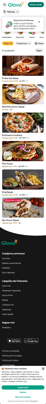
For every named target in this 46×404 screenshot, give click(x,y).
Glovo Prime (7, 295)
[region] (23, 32)
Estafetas (6, 268)
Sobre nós (6, 286)
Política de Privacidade (12, 355)
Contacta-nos (8, 305)
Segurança (6, 309)
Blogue (5, 300)
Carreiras (6, 258)
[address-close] (39, 21)
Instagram (6, 327)
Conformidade (8, 365)
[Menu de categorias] (4, 4)
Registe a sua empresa (11, 263)
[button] (7, 32)
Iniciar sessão (7, 314)
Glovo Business (8, 272)
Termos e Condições (10, 351)
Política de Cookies (10, 360)
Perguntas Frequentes (11, 290)
